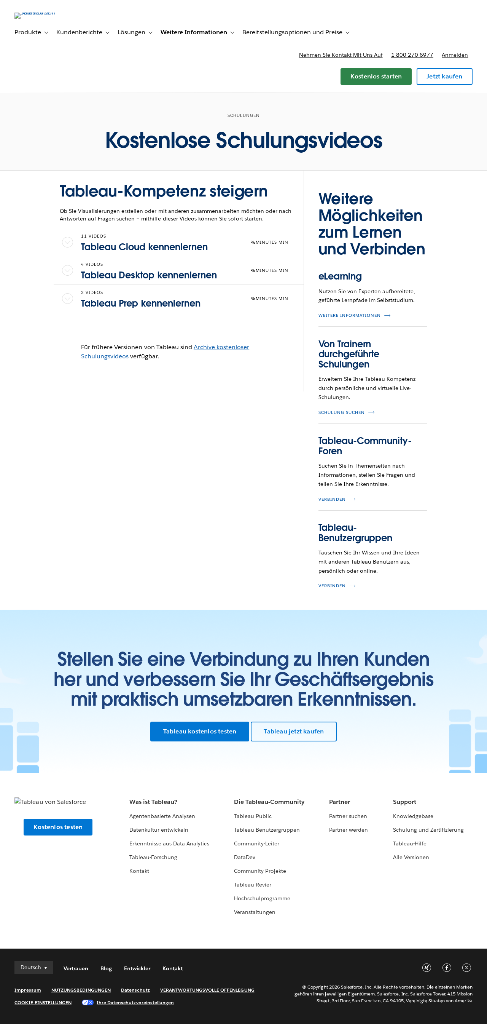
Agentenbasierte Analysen (162, 816)
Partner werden (348, 829)
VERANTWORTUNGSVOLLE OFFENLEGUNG (207, 990)
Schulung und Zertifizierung (428, 829)
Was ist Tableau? (153, 802)
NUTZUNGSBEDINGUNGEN (81, 990)
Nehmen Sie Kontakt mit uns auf (341, 54)
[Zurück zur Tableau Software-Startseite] (43, 12)
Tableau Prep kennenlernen (141, 303)
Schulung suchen (341, 412)
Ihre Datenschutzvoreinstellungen (135, 1002)
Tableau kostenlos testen (200, 731)
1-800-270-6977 (412, 54)
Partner (339, 802)
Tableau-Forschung (153, 857)
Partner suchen (348, 816)
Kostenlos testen (58, 827)
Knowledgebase (413, 816)
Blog (106, 968)
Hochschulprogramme (262, 898)
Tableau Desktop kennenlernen (149, 275)
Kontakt (139, 870)
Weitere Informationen (349, 315)
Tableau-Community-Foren (365, 446)
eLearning (340, 276)
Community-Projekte (260, 870)
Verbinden (332, 499)
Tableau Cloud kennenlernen (144, 247)
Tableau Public (253, 816)
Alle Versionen (411, 857)
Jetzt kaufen (444, 76)
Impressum (27, 990)
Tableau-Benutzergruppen (355, 532)
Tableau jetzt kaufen (294, 731)
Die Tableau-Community (269, 802)
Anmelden (455, 54)
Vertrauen (76, 968)
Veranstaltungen (254, 912)
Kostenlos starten (376, 76)
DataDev (244, 857)
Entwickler (137, 968)
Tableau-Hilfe (410, 843)
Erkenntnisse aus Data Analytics (169, 843)
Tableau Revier (252, 884)
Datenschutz (135, 990)
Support (404, 802)
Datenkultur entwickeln (158, 829)
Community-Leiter (256, 843)
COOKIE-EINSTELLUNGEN (43, 1002)
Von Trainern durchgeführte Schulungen (349, 354)
